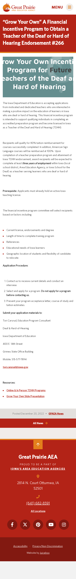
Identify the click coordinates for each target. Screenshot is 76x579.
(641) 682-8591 (38, 503)
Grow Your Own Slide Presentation (25, 396)
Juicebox (45, 552)
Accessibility (20, 546)
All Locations (38, 511)
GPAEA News (56, 413)
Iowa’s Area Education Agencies (38, 468)
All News (38, 423)
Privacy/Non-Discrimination (47, 546)
